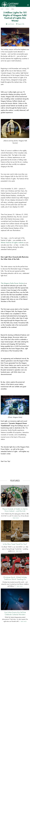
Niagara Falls (20, 24)
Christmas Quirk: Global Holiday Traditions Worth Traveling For (15, 578)
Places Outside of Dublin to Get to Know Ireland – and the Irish (15, 510)
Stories (7, 9)
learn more (16, 518)
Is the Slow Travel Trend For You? (15, 544)
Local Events (10, 24)
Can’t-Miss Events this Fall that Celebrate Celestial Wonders (15, 613)
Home (2, 9)
